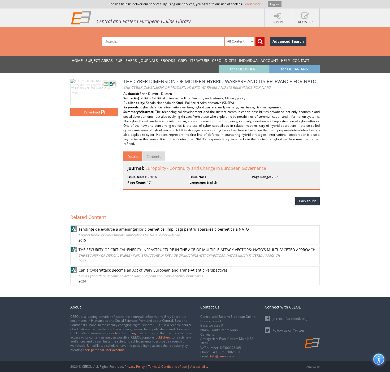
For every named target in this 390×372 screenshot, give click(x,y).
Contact (300, 60)
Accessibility (199, 366)
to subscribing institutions (134, 333)
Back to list (307, 200)
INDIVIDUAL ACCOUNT (258, 60)
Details (132, 156)
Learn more (252, 4)
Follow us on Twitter (288, 330)
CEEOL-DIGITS (224, 60)
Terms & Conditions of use (167, 366)
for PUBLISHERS (244, 68)
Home (77, 60)
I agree (274, 4)
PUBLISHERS (126, 60)
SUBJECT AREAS (99, 60)
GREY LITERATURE (193, 60)
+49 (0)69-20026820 (226, 352)
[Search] (260, 41)
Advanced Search (288, 41)
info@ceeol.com (222, 356)
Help (285, 60)
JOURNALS (149, 60)
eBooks (168, 60)
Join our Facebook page (290, 318)
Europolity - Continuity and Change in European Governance (205, 168)
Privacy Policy (135, 366)
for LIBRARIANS (294, 68)
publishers (163, 337)
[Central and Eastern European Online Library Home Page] (131, 18)
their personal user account (103, 350)
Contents (153, 156)
